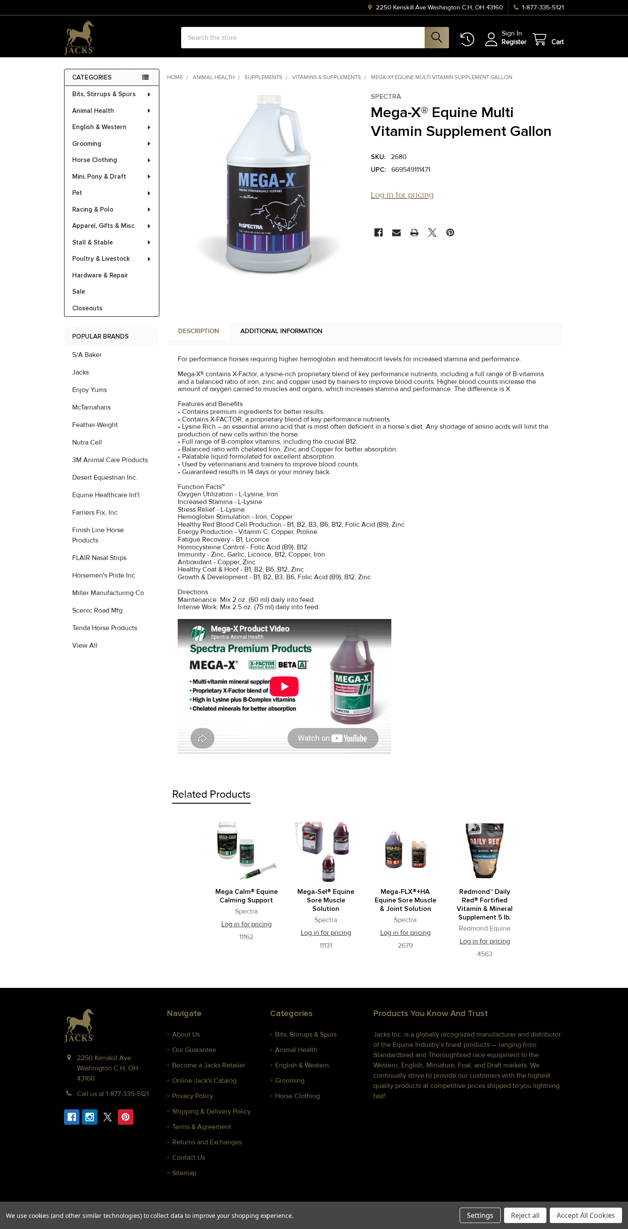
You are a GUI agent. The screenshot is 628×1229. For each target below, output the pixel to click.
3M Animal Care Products (110, 460)
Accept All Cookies (586, 1215)
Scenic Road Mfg (97, 610)
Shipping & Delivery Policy (211, 1111)
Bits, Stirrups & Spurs (104, 94)
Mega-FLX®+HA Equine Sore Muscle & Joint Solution (405, 900)
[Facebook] (378, 232)
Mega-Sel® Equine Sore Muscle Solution (325, 900)
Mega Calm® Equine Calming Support (246, 896)
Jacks (80, 372)
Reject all (525, 1215)
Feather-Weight (95, 425)
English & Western (99, 127)
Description (198, 331)
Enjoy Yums (89, 390)
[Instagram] (89, 1117)
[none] (267, 186)
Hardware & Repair (100, 275)
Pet (77, 193)
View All (84, 645)
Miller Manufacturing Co (108, 593)
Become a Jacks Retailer (208, 1065)
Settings (480, 1215)
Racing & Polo (92, 209)
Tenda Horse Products (104, 628)
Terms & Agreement (201, 1127)
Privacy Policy (192, 1096)
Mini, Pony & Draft (99, 176)
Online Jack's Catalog (204, 1080)
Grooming (86, 143)
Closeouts (87, 308)
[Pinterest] (450, 232)
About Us (186, 1034)
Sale (78, 291)
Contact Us (188, 1157)
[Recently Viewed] (469, 39)
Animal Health (93, 111)
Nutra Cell (87, 442)
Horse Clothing (94, 160)
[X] (432, 232)
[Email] (396, 232)
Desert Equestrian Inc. (105, 477)
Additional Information (282, 331)
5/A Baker (87, 355)
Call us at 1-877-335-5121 (113, 1094)
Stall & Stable (92, 242)
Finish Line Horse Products (98, 535)
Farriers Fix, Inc (94, 512)
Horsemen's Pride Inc (103, 575)
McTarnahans (91, 407)
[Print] (414, 232)
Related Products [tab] (211, 794)
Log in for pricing (402, 195)
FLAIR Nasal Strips (99, 558)
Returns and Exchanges (207, 1142)
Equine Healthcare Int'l (106, 495)
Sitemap (184, 1173)
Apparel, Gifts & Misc (103, 226)
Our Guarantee (194, 1050)
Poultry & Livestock (101, 258)
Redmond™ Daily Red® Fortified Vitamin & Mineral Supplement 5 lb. (485, 904)
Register (514, 42)
